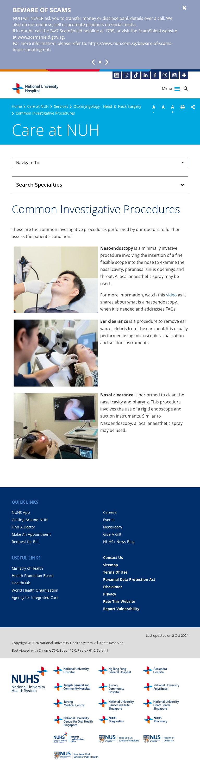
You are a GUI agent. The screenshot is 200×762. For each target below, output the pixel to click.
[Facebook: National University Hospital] (155, 75)
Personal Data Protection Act (129, 579)
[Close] (184, 8)
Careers (110, 512)
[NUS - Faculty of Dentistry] (165, 737)
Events (109, 519)
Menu (167, 88)
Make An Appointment (31, 534)
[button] (182, 110)
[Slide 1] (100, 62)
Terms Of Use (115, 572)
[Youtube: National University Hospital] (174, 75)
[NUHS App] (126, 75)
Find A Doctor (23, 527)
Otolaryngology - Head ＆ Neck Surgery (107, 106)
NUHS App (21, 512)
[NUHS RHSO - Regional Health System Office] (75, 737)
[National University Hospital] (35, 88)
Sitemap (110, 564)
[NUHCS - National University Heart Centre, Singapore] (165, 704)
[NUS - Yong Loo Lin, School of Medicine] (120, 737)
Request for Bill (25, 541)
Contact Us (113, 557)
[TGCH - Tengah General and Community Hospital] (75, 688)
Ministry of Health (27, 568)
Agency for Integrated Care (35, 597)
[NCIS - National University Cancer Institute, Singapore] (120, 704)
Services (61, 106)
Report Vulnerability (121, 608)
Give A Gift (112, 534)
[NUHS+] (184, 75)
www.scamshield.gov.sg (41, 37)
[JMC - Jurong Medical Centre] (75, 704)
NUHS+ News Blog (119, 541)
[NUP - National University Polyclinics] (165, 688)
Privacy (109, 594)
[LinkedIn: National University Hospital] (145, 75)
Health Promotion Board (33, 575)
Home (17, 106)
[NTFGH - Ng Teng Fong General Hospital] (120, 671)
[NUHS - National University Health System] (30, 680)
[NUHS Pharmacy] (165, 721)
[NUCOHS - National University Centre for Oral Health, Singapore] (75, 721)
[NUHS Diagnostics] (120, 721)
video (171, 295)
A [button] (153, 109)
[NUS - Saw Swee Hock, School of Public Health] (75, 754)
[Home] (75, 671)
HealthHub (21, 582)
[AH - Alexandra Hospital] (165, 671)
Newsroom (112, 527)
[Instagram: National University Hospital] (165, 75)
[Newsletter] (117, 75)
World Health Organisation (35, 590)
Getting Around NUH (30, 519)
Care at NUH (38, 106)
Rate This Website (119, 601)
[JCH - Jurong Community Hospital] (120, 688)
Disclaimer (112, 586)
